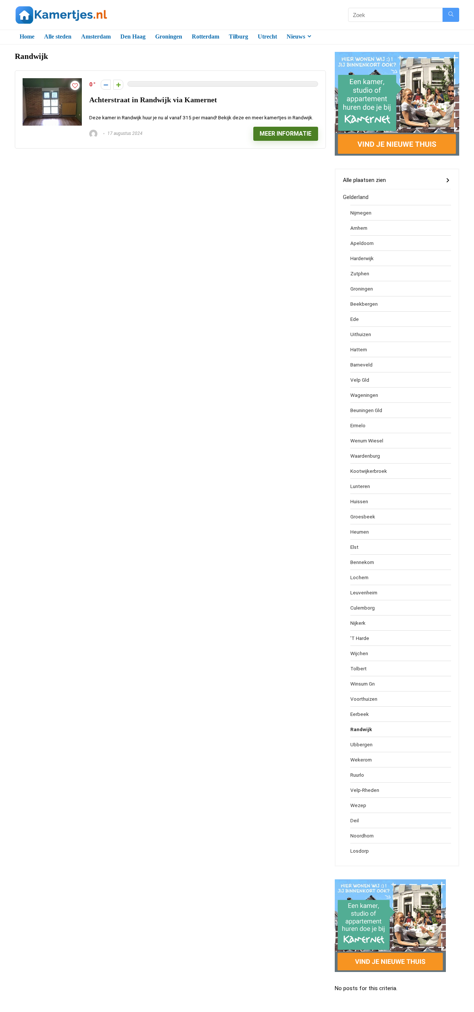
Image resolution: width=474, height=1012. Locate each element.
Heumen (359, 532)
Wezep (358, 805)
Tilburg (238, 36)
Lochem (359, 577)
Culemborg (362, 608)
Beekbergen (364, 304)
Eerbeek (359, 714)
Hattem (358, 349)
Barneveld (361, 365)
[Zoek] (451, 15)
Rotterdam (205, 36)
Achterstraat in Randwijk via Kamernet (153, 100)
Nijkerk (357, 623)
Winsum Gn (362, 684)
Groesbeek (362, 517)
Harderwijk (362, 258)
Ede (354, 319)
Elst (354, 547)
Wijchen (359, 653)
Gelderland (355, 197)
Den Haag (133, 36)
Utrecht (267, 36)
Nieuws (296, 36)
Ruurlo (357, 775)
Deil (354, 820)
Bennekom (362, 562)
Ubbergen (361, 744)
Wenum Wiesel (366, 441)
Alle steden (57, 36)
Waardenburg (365, 456)
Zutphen (359, 273)
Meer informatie (285, 133)
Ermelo (357, 425)
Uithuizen (360, 334)
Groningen (168, 36)
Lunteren (360, 486)
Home (27, 36)
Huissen (359, 501)
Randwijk (361, 729)
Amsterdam (96, 36)
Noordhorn (362, 836)
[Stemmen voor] (118, 85)
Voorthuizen (363, 699)
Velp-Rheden (364, 790)
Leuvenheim (363, 592)
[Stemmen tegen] (106, 85)
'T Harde (359, 638)
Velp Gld (359, 380)
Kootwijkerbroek (368, 471)
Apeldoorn (362, 243)
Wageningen (364, 395)
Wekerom (361, 760)
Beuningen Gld (366, 410)
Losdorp (359, 851)
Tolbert (358, 668)
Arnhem (358, 228)
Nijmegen (360, 213)
